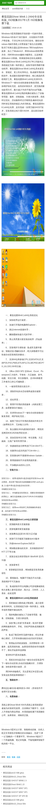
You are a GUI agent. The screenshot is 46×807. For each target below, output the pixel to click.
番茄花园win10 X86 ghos (13, 773)
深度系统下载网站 (7, 3)
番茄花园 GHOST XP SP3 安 (15, 796)
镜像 (13, 757)
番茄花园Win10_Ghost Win (14, 777)
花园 (18, 757)
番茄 (8, 757)
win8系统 (6, 28)
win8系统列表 (17, 9)
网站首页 (5, 9)
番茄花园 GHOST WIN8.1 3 (14, 780)
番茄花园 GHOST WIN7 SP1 (15, 788)
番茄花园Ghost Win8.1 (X (14, 784)
